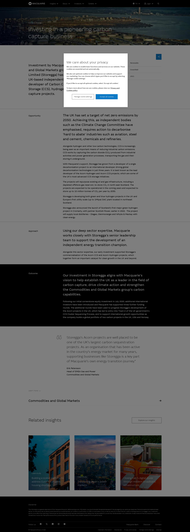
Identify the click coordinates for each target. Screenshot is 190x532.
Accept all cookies (107, 97)
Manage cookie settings (83, 97)
